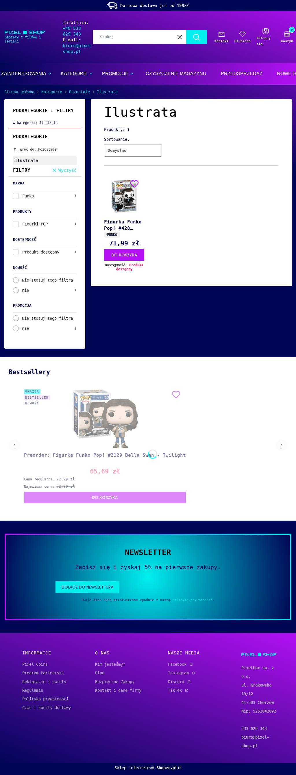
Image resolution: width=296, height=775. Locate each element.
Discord (177, 681)
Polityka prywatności (45, 699)
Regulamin (32, 690)
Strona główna (19, 92)
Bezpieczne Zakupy (114, 681)
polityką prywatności (192, 600)
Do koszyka (124, 255)
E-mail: (78, 45)
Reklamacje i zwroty (44, 681)
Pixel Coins (35, 664)
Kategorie (51, 92)
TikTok (176, 690)
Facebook (178, 664)
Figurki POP (35, 224)
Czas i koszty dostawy (46, 707)
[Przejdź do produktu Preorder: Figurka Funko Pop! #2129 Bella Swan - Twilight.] (105, 418)
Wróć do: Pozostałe (38, 149)
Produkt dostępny (40, 252)
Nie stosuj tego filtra (47, 280)
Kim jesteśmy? (110, 664)
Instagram (179, 673)
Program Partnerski (43, 673)
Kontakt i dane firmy (118, 690)
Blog (99, 673)
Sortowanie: (117, 139)
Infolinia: (76, 28)
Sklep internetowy (146, 767)
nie (25, 290)
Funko (28, 196)
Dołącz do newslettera (87, 587)
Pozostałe (79, 92)
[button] (196, 37)
